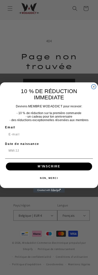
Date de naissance (22, 143)
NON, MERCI (49, 178)
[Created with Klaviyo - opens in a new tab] (49, 190)
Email (10, 127)
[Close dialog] (93, 86)
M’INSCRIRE (49, 166)
